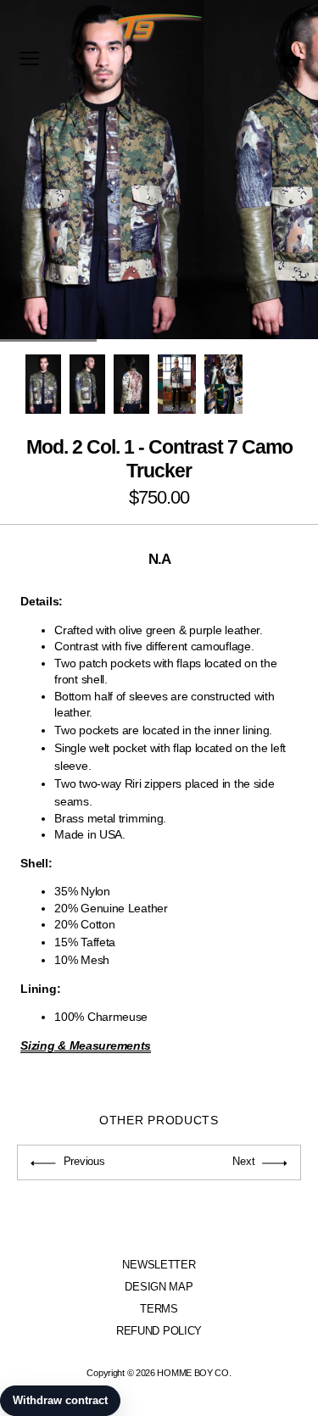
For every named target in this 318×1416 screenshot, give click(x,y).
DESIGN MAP (158, 1286)
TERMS (159, 1308)
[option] (43, 384)
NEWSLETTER (158, 1264)
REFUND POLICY (159, 1330)
